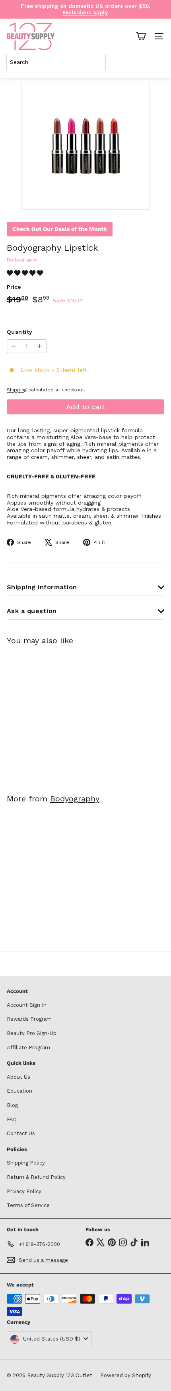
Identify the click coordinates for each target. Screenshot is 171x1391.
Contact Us (21, 1133)
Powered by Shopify (125, 1375)
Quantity (19, 332)
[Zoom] (137, 198)
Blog (12, 1105)
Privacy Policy (24, 1191)
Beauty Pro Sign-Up (31, 1033)
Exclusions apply (84, 12)
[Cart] (141, 36)
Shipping (17, 390)
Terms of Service (28, 1205)
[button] (26, 273)
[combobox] (56, 62)
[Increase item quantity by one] (40, 346)
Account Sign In (27, 1005)
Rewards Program (29, 1019)
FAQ (12, 1119)
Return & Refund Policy (36, 1177)
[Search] (157, 62)
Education (19, 1091)
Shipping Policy (26, 1163)
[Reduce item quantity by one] (14, 346)
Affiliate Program (28, 1048)
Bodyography (74, 798)
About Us (18, 1077)
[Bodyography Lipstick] (56, 714)
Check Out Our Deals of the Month (59, 229)
